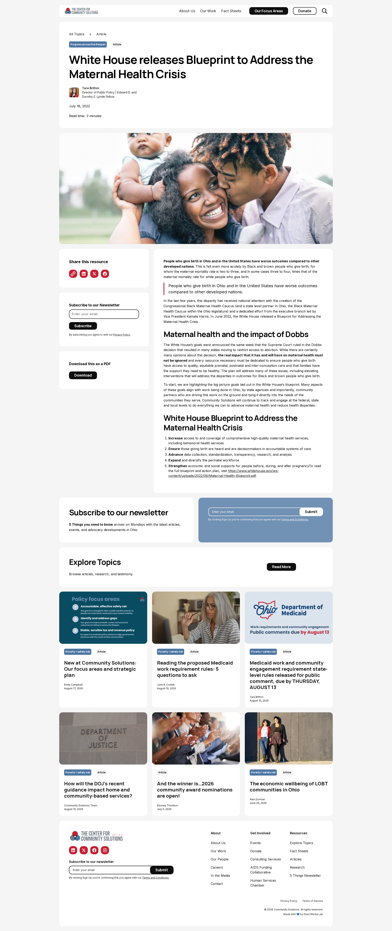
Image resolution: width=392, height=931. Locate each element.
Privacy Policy (289, 900)
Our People (219, 859)
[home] (88, 11)
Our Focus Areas (269, 10)
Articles (296, 859)
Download (83, 375)
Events (255, 843)
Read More (281, 566)
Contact (217, 884)
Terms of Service (312, 900)
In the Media (220, 875)
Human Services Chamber (263, 882)
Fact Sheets (231, 11)
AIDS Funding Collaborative (261, 869)
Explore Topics (301, 843)
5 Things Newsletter (305, 875)
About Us (187, 11)
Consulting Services (265, 859)
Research (297, 867)
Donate (304, 10)
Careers (217, 867)
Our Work (208, 11)
